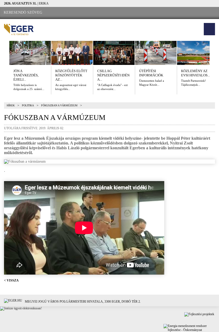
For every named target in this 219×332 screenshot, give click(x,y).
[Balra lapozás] (4, 53)
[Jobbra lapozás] (214, 53)
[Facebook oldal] (62, 12)
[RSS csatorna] (91, 12)
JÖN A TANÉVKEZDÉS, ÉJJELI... (25, 75)
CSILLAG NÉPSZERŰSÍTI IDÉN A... (113, 75)
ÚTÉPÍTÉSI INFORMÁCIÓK (151, 73)
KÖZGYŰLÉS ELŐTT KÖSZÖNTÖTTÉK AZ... (71, 75)
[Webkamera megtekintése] (76, 12)
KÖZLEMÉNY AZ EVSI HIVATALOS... (195, 73)
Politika (28, 105)
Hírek (11, 105)
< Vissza (11, 280)
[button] (209, 29)
